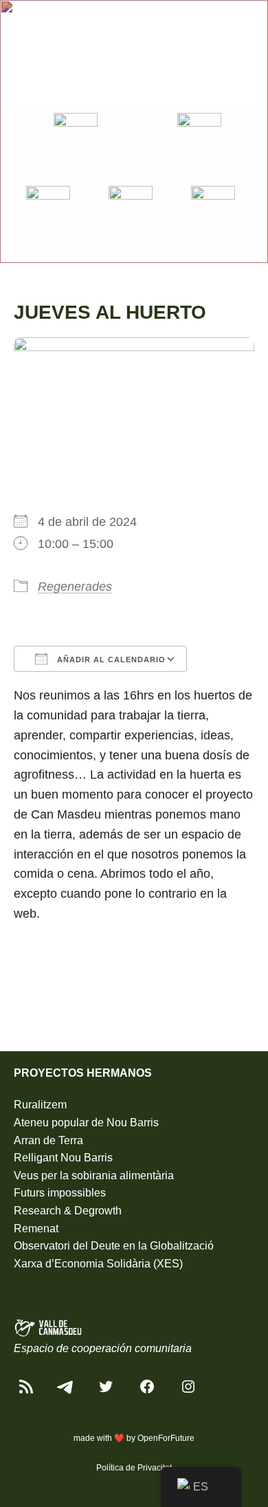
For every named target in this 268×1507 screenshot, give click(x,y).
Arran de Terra (48, 1140)
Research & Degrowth (68, 1210)
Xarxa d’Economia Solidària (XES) (98, 1263)
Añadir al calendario (110, 659)
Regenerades (75, 586)
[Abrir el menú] (246, 22)
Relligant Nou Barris (63, 1157)
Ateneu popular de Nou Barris (86, 1122)
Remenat (36, 1228)
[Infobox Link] (76, 142)
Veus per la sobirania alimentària (94, 1175)
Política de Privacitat (134, 1468)
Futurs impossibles (60, 1193)
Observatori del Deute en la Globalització (114, 1246)
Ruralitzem (40, 1104)
